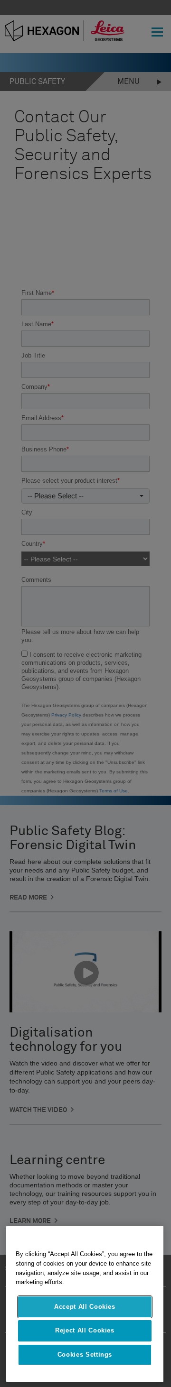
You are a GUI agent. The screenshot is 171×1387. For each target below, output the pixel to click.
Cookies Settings (85, 1354)
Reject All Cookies (84, 1330)
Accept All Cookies (84, 1306)
